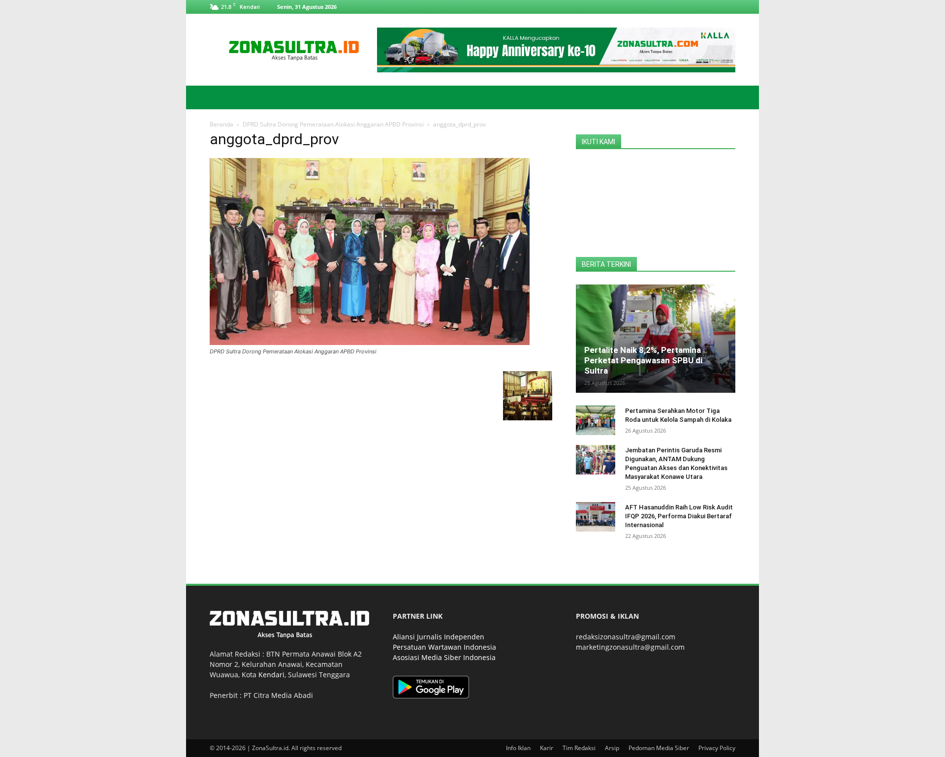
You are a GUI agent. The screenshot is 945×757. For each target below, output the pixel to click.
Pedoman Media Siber (659, 748)
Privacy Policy (716, 748)
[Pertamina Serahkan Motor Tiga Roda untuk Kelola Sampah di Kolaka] (595, 420)
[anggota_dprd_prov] (370, 342)
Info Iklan (518, 748)
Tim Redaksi (579, 748)
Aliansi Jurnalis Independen (438, 636)
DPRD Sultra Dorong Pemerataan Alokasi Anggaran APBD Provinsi (333, 124)
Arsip (612, 748)
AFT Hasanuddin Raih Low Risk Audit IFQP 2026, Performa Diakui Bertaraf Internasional (679, 516)
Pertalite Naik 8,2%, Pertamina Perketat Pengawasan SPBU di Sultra (643, 360)
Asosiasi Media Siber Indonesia (444, 657)
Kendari (271, 674)
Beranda (221, 124)
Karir (546, 748)
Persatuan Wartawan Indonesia (444, 647)
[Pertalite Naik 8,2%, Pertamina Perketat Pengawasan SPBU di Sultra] (655, 338)
